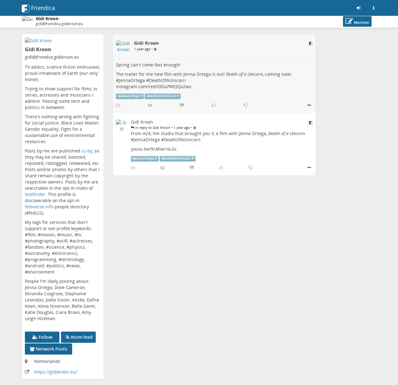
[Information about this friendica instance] (373, 8)
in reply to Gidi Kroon (152, 127)
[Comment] (118, 105)
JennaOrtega (132, 80)
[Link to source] (310, 43)
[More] (309, 105)
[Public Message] (155, 48)
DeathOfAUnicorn (167, 80)
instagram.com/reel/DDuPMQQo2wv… (155, 86)
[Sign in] (358, 8)
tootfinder (35, 194)
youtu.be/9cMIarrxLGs (154, 149)
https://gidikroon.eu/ (55, 372)
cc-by (86, 151)
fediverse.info (39, 207)
